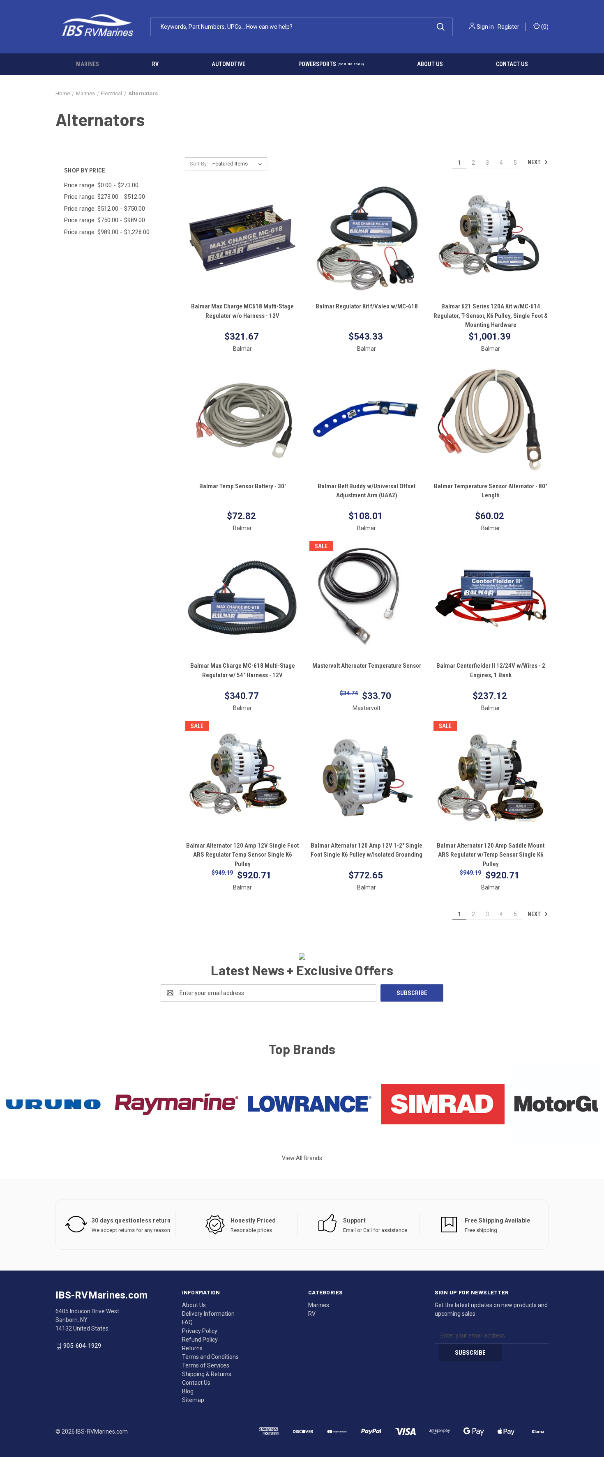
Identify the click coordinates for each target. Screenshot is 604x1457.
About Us (194, 1305)
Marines (87, 64)
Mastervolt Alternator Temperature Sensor (366, 665)
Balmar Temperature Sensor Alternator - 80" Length (490, 491)
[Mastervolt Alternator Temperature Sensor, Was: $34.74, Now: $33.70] (367, 598)
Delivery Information (208, 1313)
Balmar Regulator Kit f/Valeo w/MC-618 (367, 306)
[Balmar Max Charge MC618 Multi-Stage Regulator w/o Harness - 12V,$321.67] (243, 239)
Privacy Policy (199, 1331)
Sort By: (199, 164)
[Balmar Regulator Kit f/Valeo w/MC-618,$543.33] (367, 239)
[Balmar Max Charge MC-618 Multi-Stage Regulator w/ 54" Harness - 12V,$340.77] (243, 598)
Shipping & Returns (206, 1374)
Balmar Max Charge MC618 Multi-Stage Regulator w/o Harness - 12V (242, 311)
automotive (228, 64)
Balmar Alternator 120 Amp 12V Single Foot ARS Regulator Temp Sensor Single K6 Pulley (242, 855)
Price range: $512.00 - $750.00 (104, 208)
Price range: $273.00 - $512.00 (104, 196)
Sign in (485, 26)
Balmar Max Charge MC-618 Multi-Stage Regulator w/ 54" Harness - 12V (242, 670)
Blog (188, 1391)
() (544, 26)
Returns (192, 1348)
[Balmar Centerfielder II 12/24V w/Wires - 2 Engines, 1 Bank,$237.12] (491, 598)
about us (430, 64)
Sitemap (193, 1400)
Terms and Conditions (210, 1357)
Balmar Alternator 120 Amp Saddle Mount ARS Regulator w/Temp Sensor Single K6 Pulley (490, 855)
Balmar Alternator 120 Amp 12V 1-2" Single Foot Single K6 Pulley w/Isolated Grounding (366, 850)
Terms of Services (205, 1365)
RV (155, 64)
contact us (512, 64)
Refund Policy (200, 1339)
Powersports (331, 64)
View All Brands (302, 1158)
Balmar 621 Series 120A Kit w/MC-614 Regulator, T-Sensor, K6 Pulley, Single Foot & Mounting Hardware (490, 316)
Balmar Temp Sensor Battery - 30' (242, 486)
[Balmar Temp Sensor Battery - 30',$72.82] (243, 418)
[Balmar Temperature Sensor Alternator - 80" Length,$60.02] (491, 418)
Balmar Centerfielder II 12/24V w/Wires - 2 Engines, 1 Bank (490, 670)
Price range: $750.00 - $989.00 (104, 220)
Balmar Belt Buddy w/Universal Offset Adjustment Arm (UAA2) (366, 491)
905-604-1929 (82, 1345)
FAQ (187, 1322)
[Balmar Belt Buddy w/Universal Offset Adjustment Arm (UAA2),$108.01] (367, 418)
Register (508, 26)
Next (535, 162)
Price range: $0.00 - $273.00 (101, 185)
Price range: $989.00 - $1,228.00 (107, 232)
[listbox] (239, 164)
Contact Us (196, 1382)
